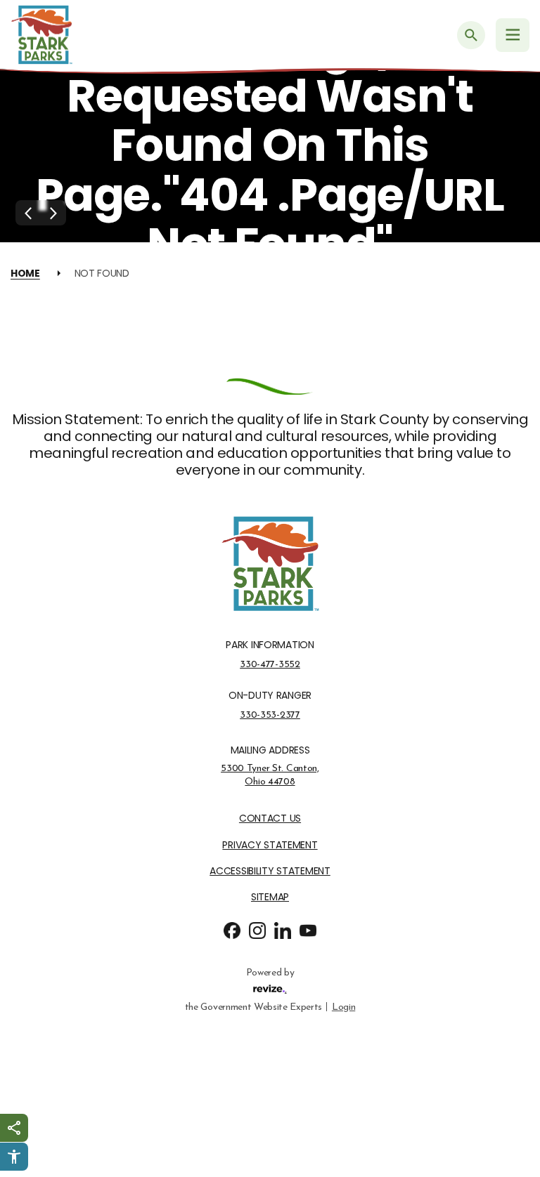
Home (25, 273)
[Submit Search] (471, 35)
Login (343, 1007)
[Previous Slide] (28, 212)
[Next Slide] (53, 212)
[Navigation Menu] (512, 35)
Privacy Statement (269, 845)
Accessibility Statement (270, 871)
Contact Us (270, 818)
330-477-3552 (270, 664)
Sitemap (270, 897)
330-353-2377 (270, 715)
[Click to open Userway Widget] (14, 1157)
